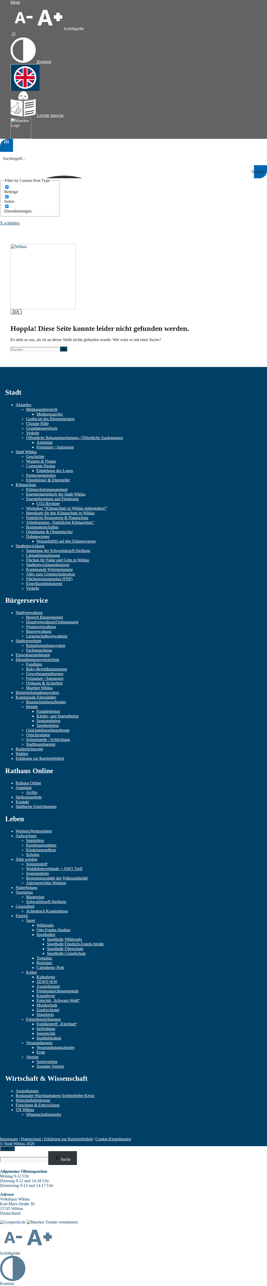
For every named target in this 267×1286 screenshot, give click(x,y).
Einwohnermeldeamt (33, 655)
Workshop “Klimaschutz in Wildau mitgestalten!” (66, 508)
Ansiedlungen (27, 1091)
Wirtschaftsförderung (33, 1100)
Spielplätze (35, 840)
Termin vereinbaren (62, 1222)
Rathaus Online (28, 783)
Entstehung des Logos (55, 470)
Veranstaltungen (39, 1043)
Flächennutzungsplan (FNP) (49, 579)
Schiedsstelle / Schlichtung (48, 739)
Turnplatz (44, 958)
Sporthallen (46, 934)
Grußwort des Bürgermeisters (50, 419)
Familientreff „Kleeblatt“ (57, 1024)
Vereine (32, 1057)
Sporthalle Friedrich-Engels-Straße (75, 944)
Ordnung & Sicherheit (44, 683)
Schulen (32, 854)
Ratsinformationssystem (45, 645)
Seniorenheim (37, 873)
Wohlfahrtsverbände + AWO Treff (54, 868)
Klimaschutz (26, 485)
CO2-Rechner (48, 503)
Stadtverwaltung (29, 612)
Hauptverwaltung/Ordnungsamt (52, 622)
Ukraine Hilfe (37, 423)
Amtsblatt (44, 442)
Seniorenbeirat (48, 721)
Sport (30, 920)
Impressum (9, 1139)
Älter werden (26, 859)
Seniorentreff (36, 864)
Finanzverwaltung (41, 626)
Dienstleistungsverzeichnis (37, 659)
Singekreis (45, 1014)
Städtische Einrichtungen (36, 806)
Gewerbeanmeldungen (44, 673)
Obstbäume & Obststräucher (49, 532)
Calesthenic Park (50, 967)
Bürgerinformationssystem (37, 692)
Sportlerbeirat (48, 725)
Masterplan (35, 897)
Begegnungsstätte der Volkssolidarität (57, 878)
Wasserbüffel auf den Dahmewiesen (66, 541)
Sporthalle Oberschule (65, 948)
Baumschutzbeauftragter (46, 702)
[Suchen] (63, 348)
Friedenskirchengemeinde (58, 991)
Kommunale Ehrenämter (36, 697)
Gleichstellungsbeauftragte (48, 730)
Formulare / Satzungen (55, 447)
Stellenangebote (29, 797)
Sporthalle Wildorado (64, 939)
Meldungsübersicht (41, 409)
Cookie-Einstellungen (113, 1139)
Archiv (32, 792)
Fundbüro (34, 664)
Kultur (31, 972)
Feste (41, 1052)
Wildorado (45, 925)
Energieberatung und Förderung (52, 499)
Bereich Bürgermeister (44, 617)
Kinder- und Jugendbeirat (57, 716)
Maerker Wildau (39, 688)
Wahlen (22, 753)
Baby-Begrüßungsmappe (46, 669)
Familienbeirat (48, 711)
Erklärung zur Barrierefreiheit (40, 758)
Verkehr (32, 433)
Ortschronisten (38, 735)
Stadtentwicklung (30, 546)
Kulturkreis (46, 977)
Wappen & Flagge (41, 461)
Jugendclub (46, 1033)
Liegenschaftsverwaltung (46, 636)
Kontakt (22, 802)
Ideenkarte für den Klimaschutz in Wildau (60, 513)
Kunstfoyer (46, 996)
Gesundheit (25, 906)
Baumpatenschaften (42, 527)
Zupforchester (48, 1010)
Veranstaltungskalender (56, 1047)
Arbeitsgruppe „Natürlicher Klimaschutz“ (60, 522)
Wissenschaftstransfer (43, 1114)
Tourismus (24, 892)
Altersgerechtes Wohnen (46, 883)
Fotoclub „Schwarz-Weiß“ (58, 1000)
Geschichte (35, 456)
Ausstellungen (48, 986)
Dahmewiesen (38, 536)
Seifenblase (46, 1028)
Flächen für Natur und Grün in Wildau (57, 560)
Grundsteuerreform (41, 428)
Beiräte (32, 706)
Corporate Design (40, 466)
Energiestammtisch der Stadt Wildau (56, 494)
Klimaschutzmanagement (47, 489)
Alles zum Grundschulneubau (50, 574)
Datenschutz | (32, 1139)
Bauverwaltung (38, 631)
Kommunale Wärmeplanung (49, 569)
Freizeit (22, 916)
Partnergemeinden (41, 475)
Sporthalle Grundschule (66, 953)
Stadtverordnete (28, 641)
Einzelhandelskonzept (44, 583)
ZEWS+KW (47, 981)
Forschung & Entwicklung (37, 1105)
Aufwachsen (26, 836)
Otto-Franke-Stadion (53, 930)
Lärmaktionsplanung (43, 555)
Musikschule (47, 1005)
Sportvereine (47, 1061)
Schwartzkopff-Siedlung (46, 901)
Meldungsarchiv (50, 414)
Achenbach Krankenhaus (47, 911)
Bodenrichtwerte (29, 749)
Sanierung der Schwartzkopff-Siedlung (58, 550)
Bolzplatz (44, 963)
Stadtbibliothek (49, 1038)
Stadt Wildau (26, 452)
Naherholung (26, 887)
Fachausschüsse (39, 650)
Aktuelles (23, 405)
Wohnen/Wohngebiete (34, 831)
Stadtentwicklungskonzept (47, 564)
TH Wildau (25, 1109)
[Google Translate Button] (25, 77)
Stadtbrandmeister (41, 744)
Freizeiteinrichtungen (43, 1019)
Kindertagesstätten (41, 845)
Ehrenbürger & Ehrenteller (48, 480)
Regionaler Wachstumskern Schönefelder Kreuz (55, 1095)
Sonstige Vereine (50, 1066)
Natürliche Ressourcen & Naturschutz (57, 517)
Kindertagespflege (41, 850)
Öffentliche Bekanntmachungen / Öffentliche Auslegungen (74, 437)
